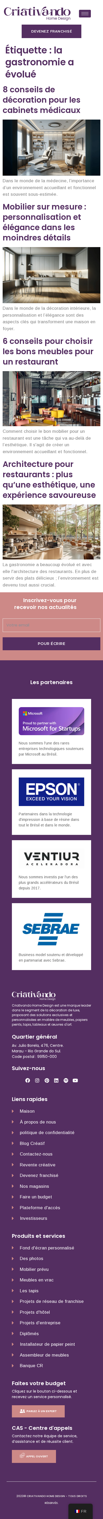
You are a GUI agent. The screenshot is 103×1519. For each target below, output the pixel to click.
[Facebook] (27, 1080)
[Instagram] (37, 1080)
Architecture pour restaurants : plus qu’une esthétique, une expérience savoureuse (49, 479)
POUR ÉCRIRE (51, 643)
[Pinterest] (47, 1080)
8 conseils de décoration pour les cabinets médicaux (42, 100)
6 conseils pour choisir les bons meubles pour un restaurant (48, 351)
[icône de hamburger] (85, 13)
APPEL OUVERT (37, 1456)
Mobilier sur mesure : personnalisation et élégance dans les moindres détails (44, 222)
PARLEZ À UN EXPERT (41, 1411)
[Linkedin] (56, 1080)
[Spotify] (66, 1080)
